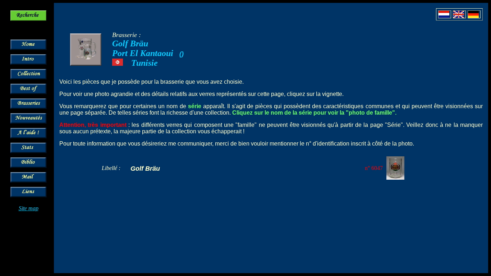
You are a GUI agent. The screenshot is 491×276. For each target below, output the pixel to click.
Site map (28, 208)
